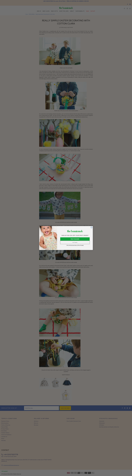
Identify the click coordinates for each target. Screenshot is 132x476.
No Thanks (75, 242)
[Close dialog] (91, 227)
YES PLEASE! (74, 239)
